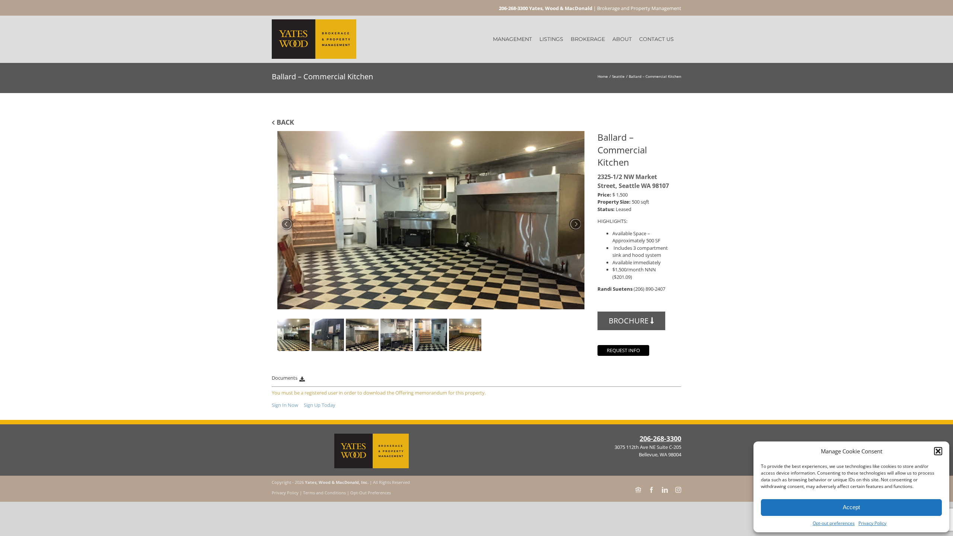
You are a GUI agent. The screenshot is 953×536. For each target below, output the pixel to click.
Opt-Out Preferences (370, 492)
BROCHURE (629, 321)
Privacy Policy (872, 523)
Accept (851, 507)
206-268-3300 (660, 438)
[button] (938, 451)
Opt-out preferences (834, 523)
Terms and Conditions (324, 492)
